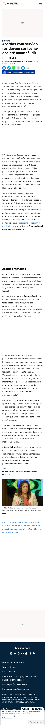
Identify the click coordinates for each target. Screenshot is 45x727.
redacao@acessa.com (19, 689)
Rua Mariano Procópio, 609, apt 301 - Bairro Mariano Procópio (19, 678)
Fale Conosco (8, 671)
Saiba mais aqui (7, 718)
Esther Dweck (8, 472)
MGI (16, 472)
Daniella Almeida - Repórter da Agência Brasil (21, 61)
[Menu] (41, 3)
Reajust (22, 472)
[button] (4, 68)
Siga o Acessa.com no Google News (21, 72)
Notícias (6, 41)
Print (28, 68)
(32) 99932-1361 (20, 684)
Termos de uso (9, 667)
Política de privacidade (13, 662)
